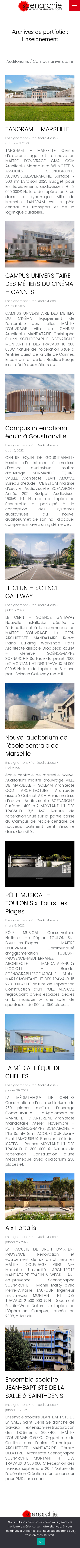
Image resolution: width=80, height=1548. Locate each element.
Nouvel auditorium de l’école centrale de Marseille (36, 745)
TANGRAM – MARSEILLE (37, 129)
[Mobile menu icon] (74, 5)
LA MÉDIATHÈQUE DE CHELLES (33, 1072)
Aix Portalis (20, 1228)
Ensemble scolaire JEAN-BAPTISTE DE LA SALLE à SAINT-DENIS (34, 1387)
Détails (45, 98)
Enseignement (16, 138)
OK (41, 1541)
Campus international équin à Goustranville (36, 432)
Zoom (34, 98)
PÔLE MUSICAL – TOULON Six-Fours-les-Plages (38, 903)
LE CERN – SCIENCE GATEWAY (32, 592)
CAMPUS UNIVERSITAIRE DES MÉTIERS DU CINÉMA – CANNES (39, 284)
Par (43, 138)
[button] (17, 3)
